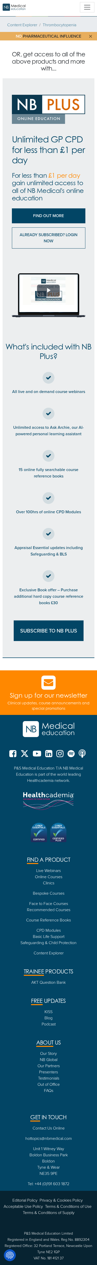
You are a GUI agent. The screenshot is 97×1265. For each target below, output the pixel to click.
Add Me (48, 694)
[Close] (88, 556)
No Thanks (48, 708)
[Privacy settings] (10, 1255)
